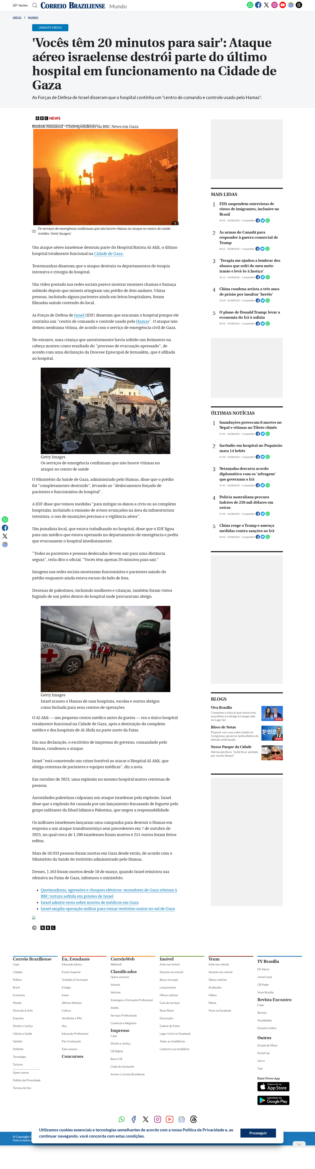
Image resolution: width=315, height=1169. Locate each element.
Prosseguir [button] (258, 1133)
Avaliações (215, 987)
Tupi (259, 1068)
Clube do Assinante (122, 1066)
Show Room (167, 1010)
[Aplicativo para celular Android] (273, 1101)
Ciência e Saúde (22, 1033)
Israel (79, 315)
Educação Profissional (75, 1033)
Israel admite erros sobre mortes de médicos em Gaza (90, 902)
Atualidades (264, 1020)
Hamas (142, 321)
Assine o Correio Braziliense (128, 1074)
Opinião (17, 1041)
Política (17, 979)
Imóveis (115, 984)
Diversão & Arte (23, 1010)
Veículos (116, 992)
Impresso (120, 1030)
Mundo (33, 17)
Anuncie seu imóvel (171, 972)
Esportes (18, 1018)
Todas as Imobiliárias (172, 1041)
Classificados (124, 971)
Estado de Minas (267, 1045)
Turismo (18, 1064)
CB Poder (263, 984)
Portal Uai (263, 1053)
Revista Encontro (274, 999)
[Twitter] (266, 7)
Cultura (66, 1010)
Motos (212, 1003)
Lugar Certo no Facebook (175, 1033)
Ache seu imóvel (170, 964)
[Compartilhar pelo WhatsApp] (268, 221)
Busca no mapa (169, 979)
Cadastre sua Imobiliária (174, 1049)
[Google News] (291, 7)
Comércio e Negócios (123, 1023)
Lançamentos (168, 987)
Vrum (214, 959)
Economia (19, 995)
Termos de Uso (22, 1088)
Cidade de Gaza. (109, 253)
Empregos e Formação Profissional (132, 1000)
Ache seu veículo (218, 964)
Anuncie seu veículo (220, 972)
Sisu (64, 1026)
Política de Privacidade (26, 1080)
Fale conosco (69, 1049)
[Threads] (299, 7)
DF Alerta (263, 969)
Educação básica (72, 964)
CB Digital (117, 1051)
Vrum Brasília (265, 992)
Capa (16, 964)
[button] (146, 1137)
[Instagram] (274, 7)
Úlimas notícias (169, 995)
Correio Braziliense (32, 959)
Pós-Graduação (71, 1041)
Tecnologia (19, 1056)
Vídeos (212, 995)
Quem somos (21, 1072)
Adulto (115, 1007)
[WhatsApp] (250, 7)
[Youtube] (282, 7)
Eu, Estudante (76, 959)
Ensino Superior (71, 972)
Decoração (166, 1018)
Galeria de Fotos (170, 1026)
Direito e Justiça (23, 1026)
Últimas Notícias (72, 1003)
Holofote (18, 1049)
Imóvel (167, 959)
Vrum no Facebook (219, 1010)
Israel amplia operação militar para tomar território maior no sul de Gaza (108, 908)
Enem (65, 995)
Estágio (66, 987)
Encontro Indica (266, 1028)
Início (17, 17)
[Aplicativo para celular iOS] (273, 1087)
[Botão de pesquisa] (33, 5)
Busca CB (116, 1059)
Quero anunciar (120, 977)
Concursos (72, 1056)
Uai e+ (261, 1060)
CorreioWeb (123, 959)
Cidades (18, 972)
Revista (262, 1012)
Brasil (16, 987)
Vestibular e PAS (72, 1018)
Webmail (116, 964)
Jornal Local (264, 977)
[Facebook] (258, 7)
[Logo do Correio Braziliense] (73, 5)
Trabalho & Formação (75, 979)
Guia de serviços (170, 1003)
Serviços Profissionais (124, 1015)
